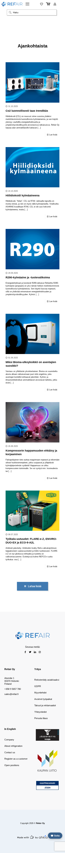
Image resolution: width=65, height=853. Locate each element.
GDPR (37, 686)
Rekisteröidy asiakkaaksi (46, 679)
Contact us (9, 752)
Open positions (11, 765)
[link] (47, 735)
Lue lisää (53, 135)
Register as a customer (16, 758)
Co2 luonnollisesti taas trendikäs (27, 110)
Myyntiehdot (40, 692)
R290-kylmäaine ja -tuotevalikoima (28, 277)
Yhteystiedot (40, 712)
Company (9, 739)
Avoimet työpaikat (43, 699)
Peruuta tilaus (41, 718)
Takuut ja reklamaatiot (45, 705)
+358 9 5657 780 (12, 689)
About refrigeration (13, 746)
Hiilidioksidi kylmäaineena (22, 195)
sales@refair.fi (11, 694)
